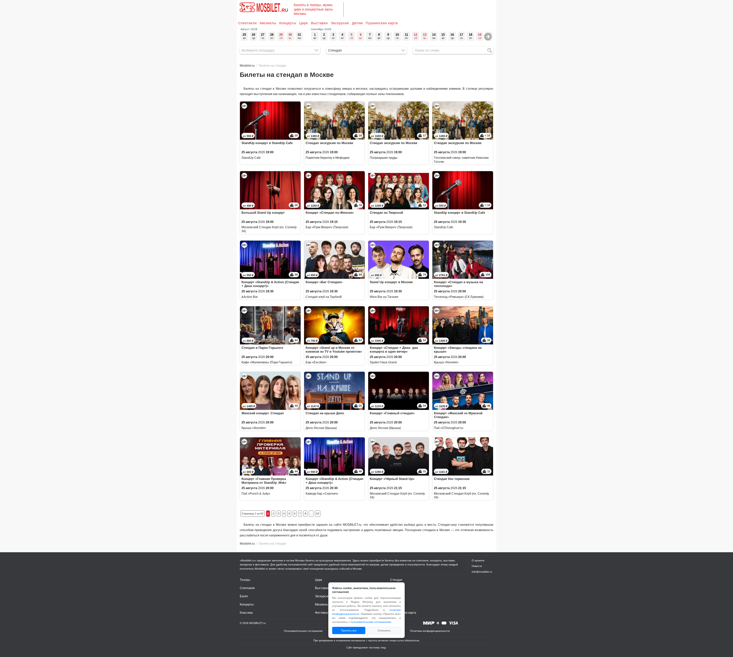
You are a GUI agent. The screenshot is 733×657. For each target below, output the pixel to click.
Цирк (303, 23)
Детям (357, 23)
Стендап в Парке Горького (262, 348)
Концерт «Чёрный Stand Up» (392, 479)
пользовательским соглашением (370, 621)
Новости (477, 566)
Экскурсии (340, 23)
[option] (244, 36)
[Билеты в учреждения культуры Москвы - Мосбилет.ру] (247, 7)
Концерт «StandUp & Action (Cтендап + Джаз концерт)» (270, 284)
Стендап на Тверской (386, 212)
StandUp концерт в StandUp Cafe (267, 143)
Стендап (396, 579)
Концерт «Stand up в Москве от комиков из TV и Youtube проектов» (334, 349)
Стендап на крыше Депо (325, 413)
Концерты (287, 23)
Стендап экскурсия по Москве (329, 143)
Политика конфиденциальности (430, 630)
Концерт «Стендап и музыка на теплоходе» (458, 284)
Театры (245, 579)
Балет (244, 596)
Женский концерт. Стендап (262, 413)
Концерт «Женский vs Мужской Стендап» (458, 415)
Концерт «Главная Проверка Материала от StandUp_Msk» (263, 480)
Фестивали (322, 612)
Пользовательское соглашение (303, 630)
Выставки (319, 23)
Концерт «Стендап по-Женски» (330, 212)
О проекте (478, 560)
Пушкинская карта (382, 23)
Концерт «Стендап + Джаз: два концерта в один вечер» (394, 349)
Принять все (349, 630)
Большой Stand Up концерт (263, 212)
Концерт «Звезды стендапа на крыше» (457, 349)
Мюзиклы (268, 23)
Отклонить (384, 630)
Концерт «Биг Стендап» (324, 282)
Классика (246, 612)
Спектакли (247, 23)
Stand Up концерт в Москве (391, 282)
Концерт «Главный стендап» (392, 413)
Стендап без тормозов (451, 479)
